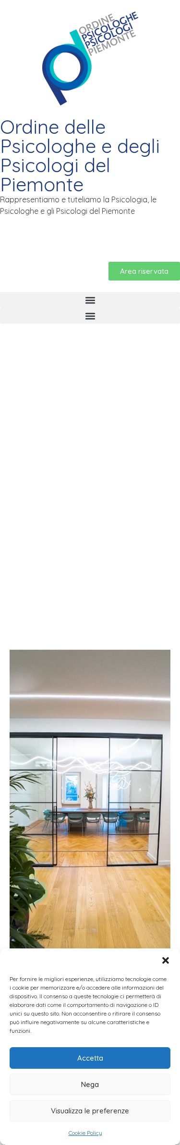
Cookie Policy (85, 1132)
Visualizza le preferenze (90, 1110)
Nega (90, 1084)
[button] (165, 960)
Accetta (90, 1058)
